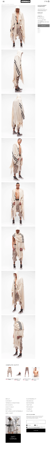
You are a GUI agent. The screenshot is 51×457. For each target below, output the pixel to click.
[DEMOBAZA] (25, 1)
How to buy (10, 407)
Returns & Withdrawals (14, 411)
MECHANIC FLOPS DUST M (17, 379)
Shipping (9, 409)
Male (37, 425)
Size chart (9, 413)
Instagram (30, 403)
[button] (3, 1)
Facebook (29, 401)
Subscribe (36, 430)
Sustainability (31, 399)
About (8, 399)
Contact (9, 401)
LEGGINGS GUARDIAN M (27, 379)
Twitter (29, 405)
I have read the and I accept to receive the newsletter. (36, 427)
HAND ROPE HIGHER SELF (35, 379)
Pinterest (39, 31)
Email (39, 32)
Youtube (29, 411)
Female (29, 425)
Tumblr (29, 409)
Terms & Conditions (12, 403)
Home (2, 4)
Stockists (9, 405)
